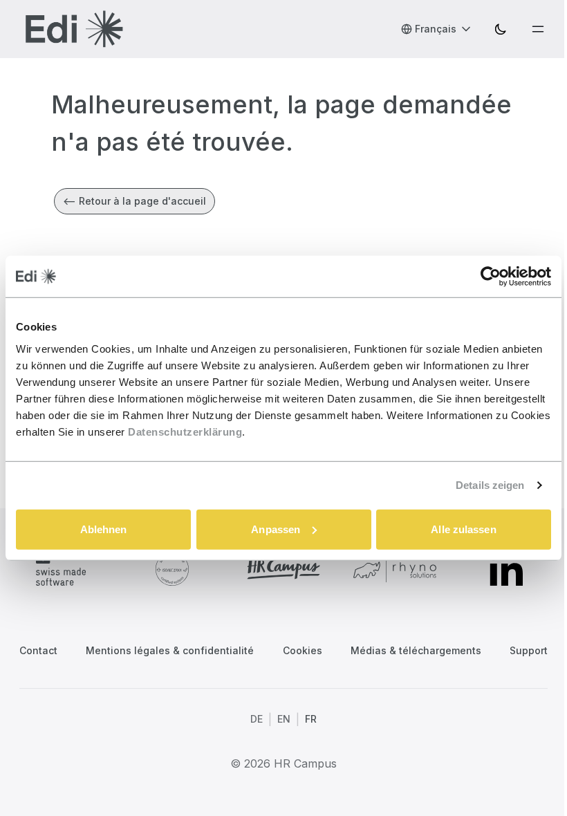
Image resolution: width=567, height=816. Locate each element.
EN (283, 719)
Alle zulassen (463, 529)
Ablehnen (103, 529)
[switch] (500, 29)
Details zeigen (490, 485)
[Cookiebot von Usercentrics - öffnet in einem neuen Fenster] (490, 276)
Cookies (302, 650)
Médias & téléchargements (416, 650)
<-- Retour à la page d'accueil (134, 201)
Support (529, 650)
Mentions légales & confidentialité (170, 650)
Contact (38, 650)
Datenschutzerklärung (185, 431)
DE (256, 719)
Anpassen (275, 529)
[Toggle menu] (538, 29)
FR (311, 719)
